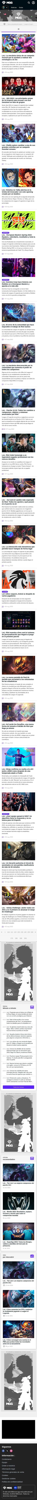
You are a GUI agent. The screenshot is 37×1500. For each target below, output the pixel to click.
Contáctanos (6, 1459)
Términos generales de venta (13, 1472)
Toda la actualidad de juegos (14, 24)
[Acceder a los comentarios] (3, 72)
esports (5, 232)
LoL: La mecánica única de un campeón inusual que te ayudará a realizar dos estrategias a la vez (18, 58)
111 (12, 932)
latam (5, 591)
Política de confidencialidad (12, 1482)
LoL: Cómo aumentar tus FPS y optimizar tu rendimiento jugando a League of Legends (17, 1311)
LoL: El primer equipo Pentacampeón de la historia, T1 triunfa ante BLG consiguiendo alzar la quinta (19, 1057)
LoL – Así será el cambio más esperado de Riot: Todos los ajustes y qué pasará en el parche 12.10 (18, 502)
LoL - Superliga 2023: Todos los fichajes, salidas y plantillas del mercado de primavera (17, 1244)
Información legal (8, 1469)
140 (25, 932)
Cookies (5, 1475)
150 (28, 932)
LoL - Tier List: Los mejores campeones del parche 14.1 (18, 1184)
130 (22, 932)
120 (18, 932)
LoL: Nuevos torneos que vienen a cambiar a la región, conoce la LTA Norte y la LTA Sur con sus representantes (20, 1065)
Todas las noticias (18, 1087)
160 (32, 932)
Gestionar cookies (9, 1479)
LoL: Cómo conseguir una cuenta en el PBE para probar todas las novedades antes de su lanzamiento (17, 1342)
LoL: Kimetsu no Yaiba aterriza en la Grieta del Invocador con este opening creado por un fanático (17, 192)
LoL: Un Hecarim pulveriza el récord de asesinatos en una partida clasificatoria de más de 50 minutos (18, 865)
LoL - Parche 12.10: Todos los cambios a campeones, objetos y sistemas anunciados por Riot (18, 412)
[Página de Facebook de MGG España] (3, 1451)
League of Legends (29, 24)
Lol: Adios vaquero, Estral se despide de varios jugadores (18, 595)
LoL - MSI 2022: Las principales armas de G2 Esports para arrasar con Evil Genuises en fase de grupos (17, 100)
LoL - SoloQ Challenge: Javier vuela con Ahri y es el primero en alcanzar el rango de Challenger (18, 910)
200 (25, 938)
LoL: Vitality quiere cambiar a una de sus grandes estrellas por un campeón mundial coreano (18, 147)
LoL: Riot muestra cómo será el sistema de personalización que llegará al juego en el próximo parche (18, 634)
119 (15, 932)
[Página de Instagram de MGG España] (11, 1451)
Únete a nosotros (8, 1466)
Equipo (4, 1462)
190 (21, 938)
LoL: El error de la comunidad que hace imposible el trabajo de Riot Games (18, 326)
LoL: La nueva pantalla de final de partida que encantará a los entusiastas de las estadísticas (18, 679)
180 (16, 938)
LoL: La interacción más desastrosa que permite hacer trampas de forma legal (18, 548)
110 (8, 932)
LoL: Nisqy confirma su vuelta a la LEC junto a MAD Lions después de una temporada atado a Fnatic (17, 771)
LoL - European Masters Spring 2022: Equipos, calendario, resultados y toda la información (18, 237)
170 (11, 938)
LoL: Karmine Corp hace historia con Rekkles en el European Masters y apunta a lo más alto (17, 284)
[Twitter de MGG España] (7, 1451)
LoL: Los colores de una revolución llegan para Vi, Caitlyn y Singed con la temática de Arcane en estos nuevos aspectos (20, 1043)
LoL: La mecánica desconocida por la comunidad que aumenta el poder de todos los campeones (17, 367)
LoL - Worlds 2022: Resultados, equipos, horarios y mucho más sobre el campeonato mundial (17, 1213)
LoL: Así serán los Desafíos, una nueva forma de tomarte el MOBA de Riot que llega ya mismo (18, 726)
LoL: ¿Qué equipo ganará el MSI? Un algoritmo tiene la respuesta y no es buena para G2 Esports (17, 818)
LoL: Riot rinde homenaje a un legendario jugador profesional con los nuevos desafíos (17, 457)
